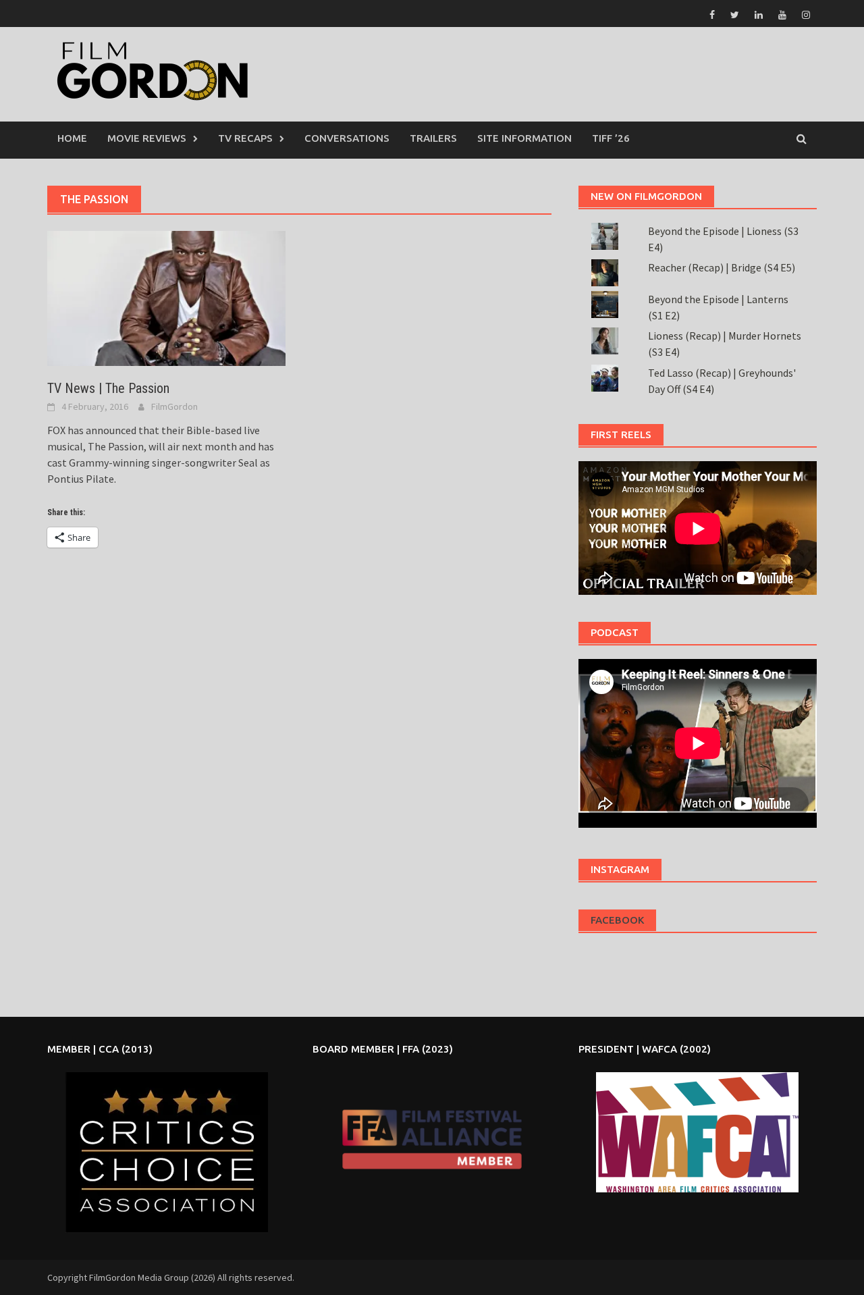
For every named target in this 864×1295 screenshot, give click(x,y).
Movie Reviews (146, 138)
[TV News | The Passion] (166, 297)
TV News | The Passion (108, 388)
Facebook (617, 920)
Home (72, 138)
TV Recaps (245, 138)
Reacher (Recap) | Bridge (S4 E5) (721, 267)
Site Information (524, 138)
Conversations (346, 138)
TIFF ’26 (611, 138)
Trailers (433, 138)
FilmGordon (174, 406)
